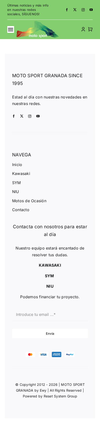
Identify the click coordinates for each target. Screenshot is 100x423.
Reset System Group (60, 396)
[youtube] (91, 9)
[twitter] (74, 9)
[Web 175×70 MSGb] (37, 23)
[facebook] (66, 9)
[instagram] (83, 9)
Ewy (43, 390)
